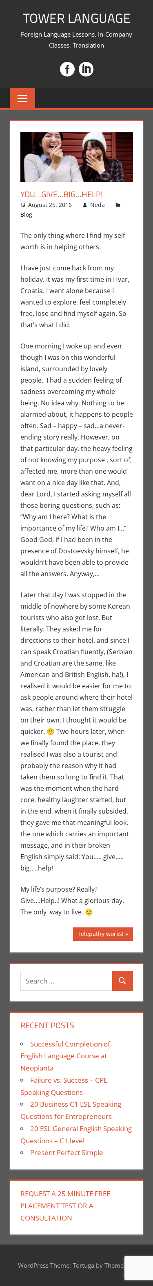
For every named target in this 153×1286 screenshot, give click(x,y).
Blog (26, 214)
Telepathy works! (100, 935)
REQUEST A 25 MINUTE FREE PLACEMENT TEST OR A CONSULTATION (65, 1206)
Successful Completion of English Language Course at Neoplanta (65, 1056)
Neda (97, 205)
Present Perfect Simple (66, 1152)
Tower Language (77, 18)
